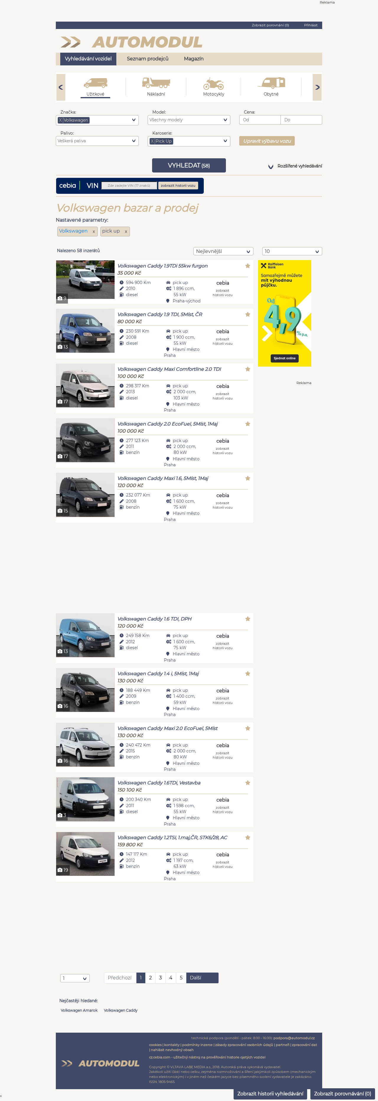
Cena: (249, 112)
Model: (159, 112)
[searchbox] (100, 120)
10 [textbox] (267, 251)
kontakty (172, 1045)
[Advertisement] (154, 568)
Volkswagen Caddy (121, 1010)
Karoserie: (162, 133)
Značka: (68, 112)
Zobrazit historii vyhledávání (270, 1094)
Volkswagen (74, 231)
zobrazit (223, 292)
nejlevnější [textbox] (209, 251)
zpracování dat (304, 1045)
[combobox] (97, 120)
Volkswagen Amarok (79, 1010)
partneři (282, 1045)
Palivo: (67, 133)
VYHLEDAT (189, 165)
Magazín (194, 59)
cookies (155, 1045)
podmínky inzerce (197, 1045)
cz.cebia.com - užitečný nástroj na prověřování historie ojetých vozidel (207, 1057)
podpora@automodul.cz (294, 1038)
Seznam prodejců (148, 59)
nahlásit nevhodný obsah (172, 1050)
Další (195, 978)
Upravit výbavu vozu (267, 141)
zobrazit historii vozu (178, 185)
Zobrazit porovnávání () (342, 1094)
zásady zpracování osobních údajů (244, 1045)
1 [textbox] (64, 978)
